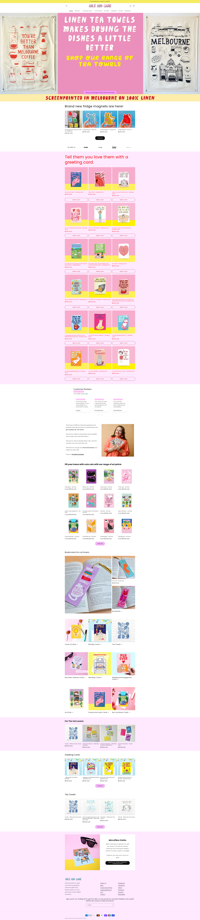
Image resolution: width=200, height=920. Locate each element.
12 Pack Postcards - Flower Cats (125, 744)
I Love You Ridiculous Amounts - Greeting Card (76, 228)
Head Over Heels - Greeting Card (74, 192)
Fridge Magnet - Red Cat (125, 129)
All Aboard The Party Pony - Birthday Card (107, 778)
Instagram (121, 883)
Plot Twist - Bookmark (118, 581)
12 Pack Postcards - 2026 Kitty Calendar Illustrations (108, 744)
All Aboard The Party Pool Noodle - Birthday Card (125, 778)
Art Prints (68, 712)
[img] (100, 391)
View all (100, 138)
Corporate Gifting (106, 888)
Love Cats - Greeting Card (119, 263)
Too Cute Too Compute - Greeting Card (99, 299)
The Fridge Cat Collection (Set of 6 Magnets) (73, 130)
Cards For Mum (70, 644)
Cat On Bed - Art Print (106, 487)
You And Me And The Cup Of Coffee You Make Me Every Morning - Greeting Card (123, 300)
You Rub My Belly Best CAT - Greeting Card (122, 336)
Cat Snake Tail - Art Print (89, 536)
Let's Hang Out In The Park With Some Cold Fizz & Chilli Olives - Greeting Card (99, 264)
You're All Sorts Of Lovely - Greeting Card (123, 371)
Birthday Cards (94, 644)
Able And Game (72, 918)
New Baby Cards (95, 677)
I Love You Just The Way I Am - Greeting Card (123, 193)
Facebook (121, 885)
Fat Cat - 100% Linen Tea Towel (126, 817)
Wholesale (121, 894)
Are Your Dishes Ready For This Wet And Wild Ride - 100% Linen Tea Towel (91, 818)
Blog (101, 885)
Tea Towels (116, 644)
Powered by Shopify (81, 918)
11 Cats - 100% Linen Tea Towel (73, 744)
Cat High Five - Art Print (124, 536)
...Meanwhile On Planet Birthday (71, 778)
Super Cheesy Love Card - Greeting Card (76, 299)
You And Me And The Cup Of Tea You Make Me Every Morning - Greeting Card (76, 336)
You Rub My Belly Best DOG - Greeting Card (75, 372)
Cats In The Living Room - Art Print (72, 511)
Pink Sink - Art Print (105, 511)
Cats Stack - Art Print (70, 487)
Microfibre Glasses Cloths (74, 677)
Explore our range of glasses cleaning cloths (117, 862)
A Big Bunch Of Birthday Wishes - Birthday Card (91, 778)
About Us (103, 883)
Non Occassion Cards (120, 712)
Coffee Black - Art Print (106, 536)
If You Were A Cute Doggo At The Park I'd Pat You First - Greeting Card (76, 264)
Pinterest (121, 890)
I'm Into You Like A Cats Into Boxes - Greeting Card (121, 228)
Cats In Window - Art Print (125, 511)
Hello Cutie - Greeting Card (96, 192)
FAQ (101, 892)
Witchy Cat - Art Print (88, 487)
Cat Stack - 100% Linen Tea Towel (107, 817)
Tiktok (120, 888)
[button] (66, 6)
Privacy (102, 894)
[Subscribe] (112, 905)
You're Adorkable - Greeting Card (98, 371)
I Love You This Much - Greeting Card (99, 228)
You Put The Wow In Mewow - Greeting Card (99, 336)
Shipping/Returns (106, 890)
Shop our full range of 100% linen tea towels (100, 92)
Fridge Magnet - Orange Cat (108, 129)
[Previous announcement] (65, 1)
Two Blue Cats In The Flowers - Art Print (91, 511)
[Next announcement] (134, 1)
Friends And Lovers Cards (98, 712)
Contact (121, 892)
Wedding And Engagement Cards (122, 678)
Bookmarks (116, 611)
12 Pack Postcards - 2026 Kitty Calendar (91, 744)
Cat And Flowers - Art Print (72, 536)
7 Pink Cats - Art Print (123, 487)
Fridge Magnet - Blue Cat (89, 129)
